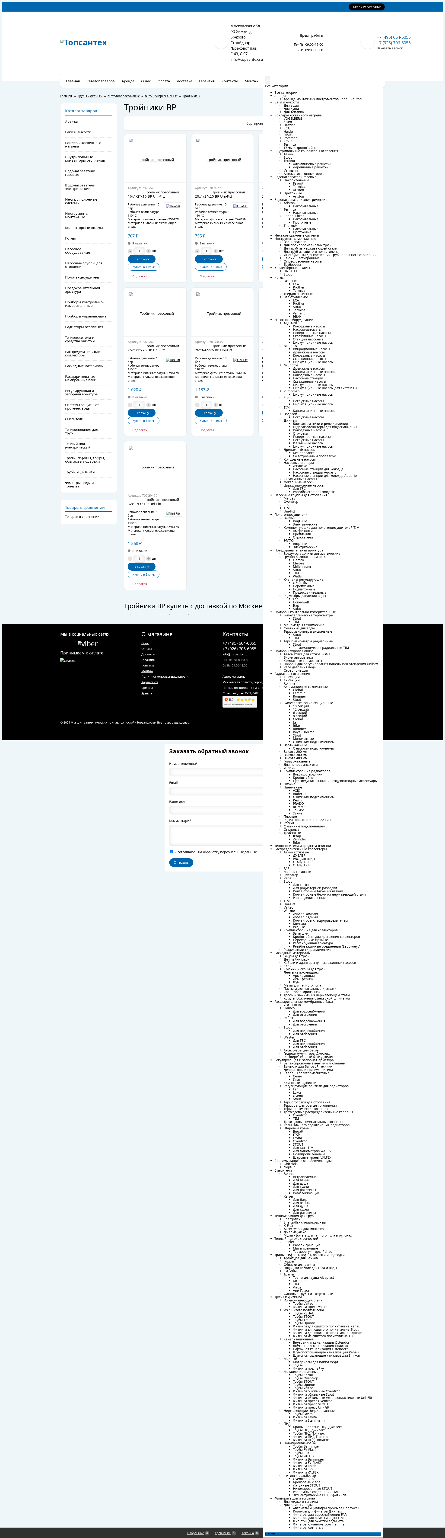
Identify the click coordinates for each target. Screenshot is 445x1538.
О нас (145, 643)
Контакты (148, 665)
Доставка (148, 654)
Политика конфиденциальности (164, 676)
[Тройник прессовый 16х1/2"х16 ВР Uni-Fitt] (155, 158)
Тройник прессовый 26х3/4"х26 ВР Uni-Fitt (220, 347)
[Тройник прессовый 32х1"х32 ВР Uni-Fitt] (155, 466)
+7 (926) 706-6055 (394, 42)
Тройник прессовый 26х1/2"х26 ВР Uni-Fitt (153, 347)
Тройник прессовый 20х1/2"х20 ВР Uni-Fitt (220, 194)
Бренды (147, 688)
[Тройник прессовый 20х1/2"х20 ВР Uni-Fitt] (222, 158)
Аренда (146, 693)
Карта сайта (149, 682)
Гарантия (148, 660)
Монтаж (147, 671)
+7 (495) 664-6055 (394, 37)
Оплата (146, 649)
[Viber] (88, 643)
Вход (356, 7)
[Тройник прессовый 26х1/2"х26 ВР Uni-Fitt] (155, 312)
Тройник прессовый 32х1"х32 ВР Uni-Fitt (153, 501)
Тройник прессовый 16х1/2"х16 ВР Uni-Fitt (153, 194)
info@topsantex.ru (246, 59)
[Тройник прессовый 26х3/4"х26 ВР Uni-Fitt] (222, 312)
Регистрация (372, 7)
